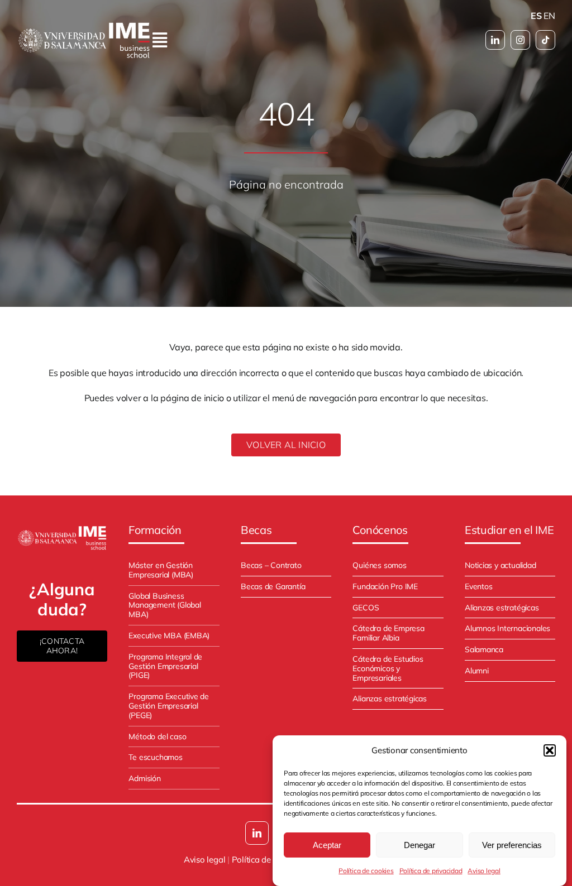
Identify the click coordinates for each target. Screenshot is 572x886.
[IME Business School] (62, 529)
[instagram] (520, 40)
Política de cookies (366, 870)
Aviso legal (484, 870)
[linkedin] (495, 40)
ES (536, 15)
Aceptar (327, 845)
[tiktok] (545, 40)
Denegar (419, 845)
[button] (549, 750)
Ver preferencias (512, 845)
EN (549, 15)
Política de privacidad (431, 870)
